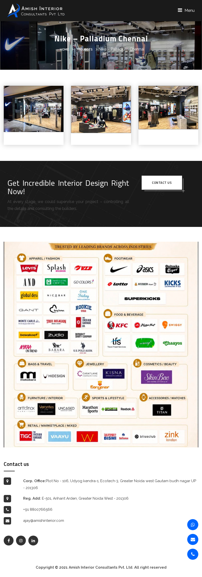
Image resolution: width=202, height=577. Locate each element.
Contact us (162, 182)
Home (64, 49)
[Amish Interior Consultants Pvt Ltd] (36, 10)
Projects (85, 49)
